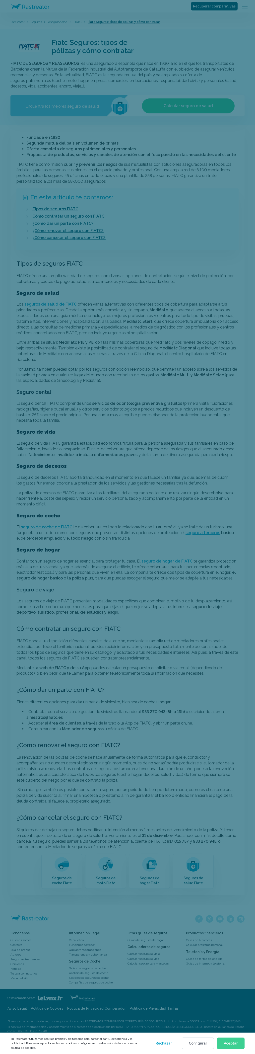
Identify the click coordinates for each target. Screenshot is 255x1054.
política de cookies (22, 1048)
